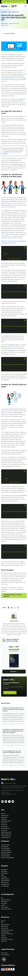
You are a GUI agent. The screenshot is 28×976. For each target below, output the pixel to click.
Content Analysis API (6, 835)
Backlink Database (5, 855)
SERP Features (4, 926)
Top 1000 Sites (4, 928)
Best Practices (15, 12)
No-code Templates (6, 899)
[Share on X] (15, 607)
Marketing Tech (4, 882)
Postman (13, 201)
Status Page (4, 937)
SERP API (3, 813)
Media (2, 875)
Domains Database (5, 854)
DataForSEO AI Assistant (7, 939)
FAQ (2, 922)
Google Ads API (4, 815)
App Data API (4, 826)
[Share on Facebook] (11, 607)
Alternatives (4, 941)
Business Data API (5, 828)
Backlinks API (4, 817)
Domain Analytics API (6, 834)
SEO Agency (4, 871)
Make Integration (5, 931)
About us (3, 920)
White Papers (4, 901)
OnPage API (4, 819)
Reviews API (4, 822)
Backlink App (4, 869)
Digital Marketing (5, 880)
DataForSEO (4, 12)
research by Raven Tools (15, 409)
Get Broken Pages (14, 345)
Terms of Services (5, 954)
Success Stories (5, 907)
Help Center (4, 903)
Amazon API (4, 830)
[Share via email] (18, 607)
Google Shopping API (6, 832)
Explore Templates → (10, 692)
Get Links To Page (13, 539)
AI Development (5, 886)
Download (14, 671)
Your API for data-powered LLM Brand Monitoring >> (13, 1)
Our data (3, 935)
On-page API (21, 99)
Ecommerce (4, 877)
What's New (5, 765)
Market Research (5, 878)
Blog (9, 12)
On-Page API (4, 201)
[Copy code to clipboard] (25, 248)
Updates (3, 905)
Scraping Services (5, 884)
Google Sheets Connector (7, 930)
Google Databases (5, 844)
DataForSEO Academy (6, 909)
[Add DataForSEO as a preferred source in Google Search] (14, 640)
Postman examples (6, 205)
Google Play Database (6, 852)
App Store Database (6, 850)
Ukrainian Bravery (5, 924)
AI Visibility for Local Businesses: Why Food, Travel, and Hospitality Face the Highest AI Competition (13, 731)
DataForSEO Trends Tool (7, 933)
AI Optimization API (5, 837)
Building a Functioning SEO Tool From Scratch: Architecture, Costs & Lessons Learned (13, 709)
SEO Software (4, 873)
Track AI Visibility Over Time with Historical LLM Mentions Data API (12, 751)
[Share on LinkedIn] (8, 607)
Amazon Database (5, 848)
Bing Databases (5, 846)
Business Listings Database (7, 857)
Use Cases (5, 723)
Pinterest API (4, 824)
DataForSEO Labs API (6, 821)
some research (5, 236)
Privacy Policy (4, 953)
